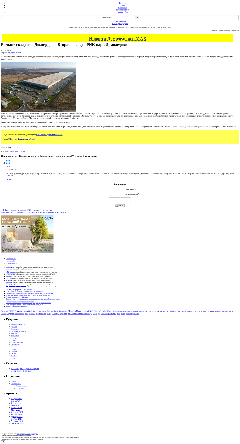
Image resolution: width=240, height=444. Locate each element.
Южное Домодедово (114, 311)
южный (136, 314)
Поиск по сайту (106, 17)
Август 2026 (16, 399)
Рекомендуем (20, 388)
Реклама (13, 349)
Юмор (13, 358)
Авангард (4, 311)
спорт (95, 314)
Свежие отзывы (11, 259)
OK (3, 442)
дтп (217, 311)
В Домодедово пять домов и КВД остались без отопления (27, 210)
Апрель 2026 (16, 408)
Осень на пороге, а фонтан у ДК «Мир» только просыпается (24, 291)
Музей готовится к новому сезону (17, 306)
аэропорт (158, 311)
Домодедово (11, 53)
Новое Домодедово (61, 311)
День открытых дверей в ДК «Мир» (17, 297)
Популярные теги (11, 263)
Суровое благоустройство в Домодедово (19, 290)
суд (99, 314)
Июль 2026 (15, 401)
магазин (3, 314)
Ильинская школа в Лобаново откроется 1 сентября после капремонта (28, 295)
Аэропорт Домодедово (18, 324)
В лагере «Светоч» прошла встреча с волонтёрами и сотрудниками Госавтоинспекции (33, 299)
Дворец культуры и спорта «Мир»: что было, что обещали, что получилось (29, 293)
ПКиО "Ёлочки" (94, 311)
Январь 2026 (16, 414)
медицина (10, 314)
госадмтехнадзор (185, 311)
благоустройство (170, 311)
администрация (147, 311)
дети (198, 311)
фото (118, 314)
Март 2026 (15, 410)
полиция (56, 313)
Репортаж (14, 351)
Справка (13, 354)
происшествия (74, 313)
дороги (213, 311)
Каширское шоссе (39, 311)
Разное (13, 347)
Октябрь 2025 (17, 421)
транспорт (111, 314)
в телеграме (49, 135)
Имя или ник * (132, 189)
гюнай (194, 311)
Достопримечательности (18, 331)
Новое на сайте (10, 261)
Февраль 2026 (17, 412)
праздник (63, 314)
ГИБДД (11, 311)
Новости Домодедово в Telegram (25, 369)
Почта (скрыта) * (132, 194)
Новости (18, 53)
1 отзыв (22, 151)
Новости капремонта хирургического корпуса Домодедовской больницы (28, 303)
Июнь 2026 (15, 403)
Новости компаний (17, 342)
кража (231, 311)
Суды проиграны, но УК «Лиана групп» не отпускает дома (24, 305)
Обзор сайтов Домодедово (22, 371)
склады (15, 151)
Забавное (14, 333)
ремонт (84, 314)
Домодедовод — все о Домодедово (27, 434)
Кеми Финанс (15, 336)
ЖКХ (30, 311)
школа (123, 314)
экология (129, 314)
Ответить (9, 180)
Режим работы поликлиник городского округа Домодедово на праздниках (33, 212)
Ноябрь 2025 (16, 419)
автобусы (136, 311)
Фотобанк (14, 356)
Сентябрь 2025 (17, 423)
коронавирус (224, 311)
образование (19, 314)
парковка (32, 314)
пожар (49, 314)
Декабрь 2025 (16, 417)
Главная (122, 3)
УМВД (104, 311)
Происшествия (122, 10)
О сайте (122, 5)
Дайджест (14, 327)
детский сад (205, 311)
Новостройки (122, 12)
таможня (104, 314)
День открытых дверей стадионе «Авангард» (20, 301)
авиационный (127, 311)
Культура (49, 311)
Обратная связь (122, 8)
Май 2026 (15, 405)
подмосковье (41, 314)
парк (26, 314)
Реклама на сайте (21, 386)
